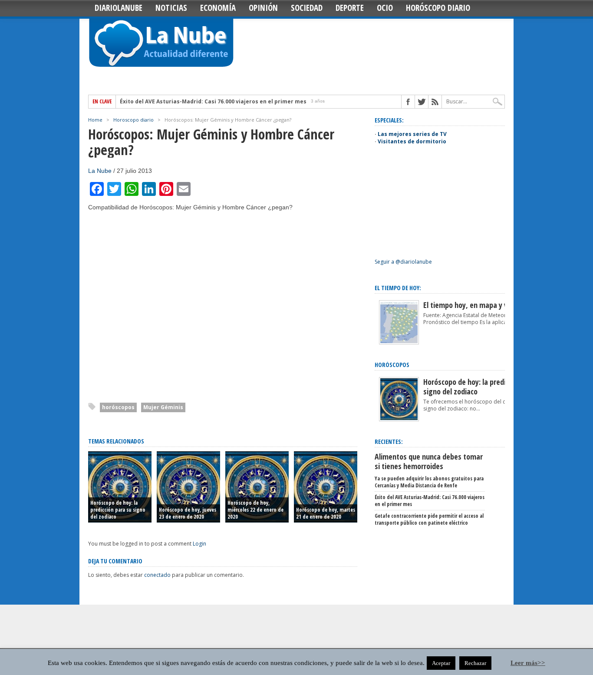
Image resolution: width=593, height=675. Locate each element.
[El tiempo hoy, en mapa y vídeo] (399, 342)
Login (199, 543)
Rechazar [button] (475, 663)
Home (95, 119)
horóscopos (118, 407)
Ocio (385, 7)
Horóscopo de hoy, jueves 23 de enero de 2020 (187, 513)
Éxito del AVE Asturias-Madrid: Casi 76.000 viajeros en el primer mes (213, 101)
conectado (157, 575)
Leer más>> (528, 662)
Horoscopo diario (133, 119)
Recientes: (389, 441)
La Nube (100, 170)
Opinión (263, 7)
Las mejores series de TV (412, 134)
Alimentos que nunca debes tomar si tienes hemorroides (429, 461)
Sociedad (307, 7)
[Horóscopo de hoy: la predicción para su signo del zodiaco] (399, 419)
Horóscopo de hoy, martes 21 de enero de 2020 (325, 513)
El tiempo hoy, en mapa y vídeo (472, 305)
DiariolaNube (118, 7)
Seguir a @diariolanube (403, 261)
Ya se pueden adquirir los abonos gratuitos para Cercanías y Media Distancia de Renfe (429, 482)
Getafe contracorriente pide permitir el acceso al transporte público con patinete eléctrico (429, 519)
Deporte (350, 7)
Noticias (171, 7)
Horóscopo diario (438, 7)
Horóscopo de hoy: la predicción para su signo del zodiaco (117, 509)
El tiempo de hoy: (398, 288)
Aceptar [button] (441, 663)
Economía (218, 7)
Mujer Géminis (163, 407)
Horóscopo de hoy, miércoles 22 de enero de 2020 (255, 509)
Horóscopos (392, 365)
